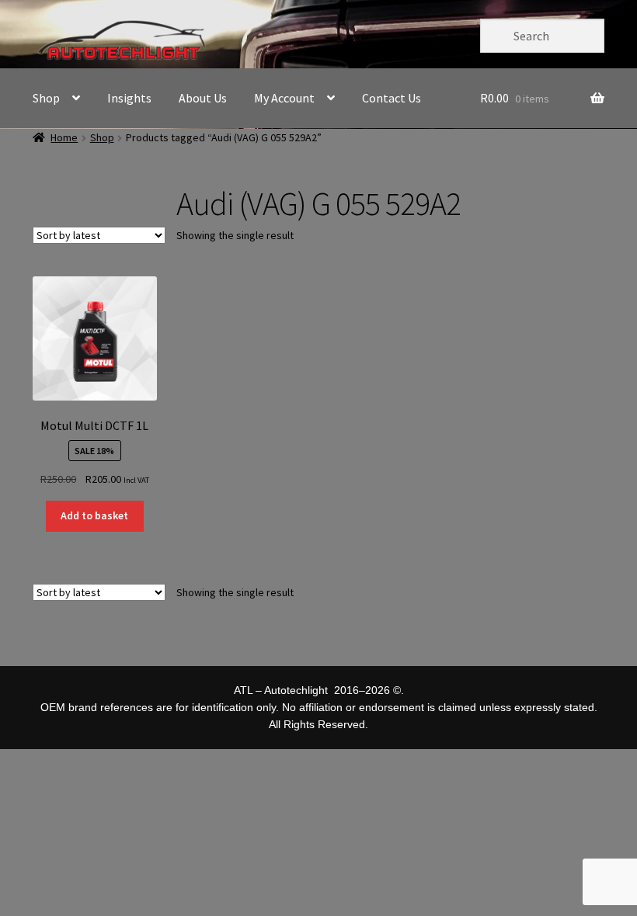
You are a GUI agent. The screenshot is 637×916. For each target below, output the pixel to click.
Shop (46, 98)
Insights (129, 98)
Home (64, 137)
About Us (203, 98)
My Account (284, 98)
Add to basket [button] (94, 515)
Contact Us (391, 98)
